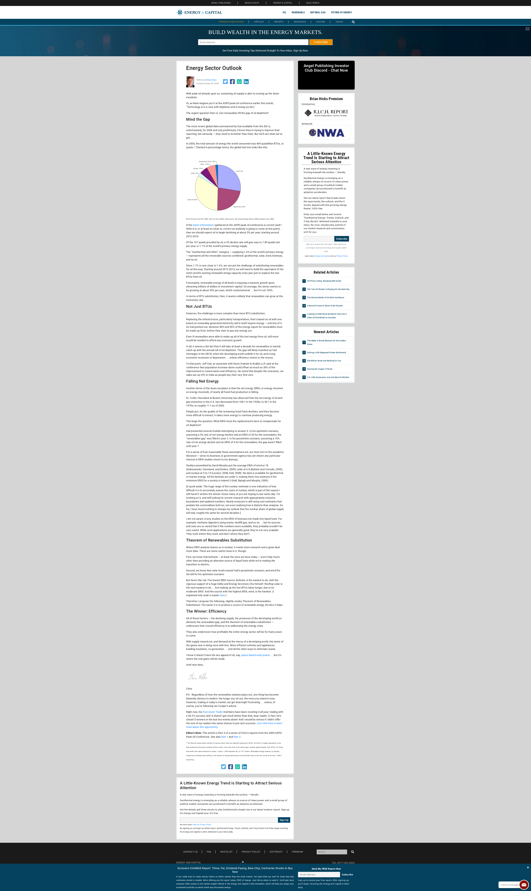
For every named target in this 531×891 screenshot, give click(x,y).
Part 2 (237, 736)
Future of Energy (341, 12)
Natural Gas (318, 12)
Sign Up (284, 819)
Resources (300, 22)
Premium (297, 851)
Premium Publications (231, 22)
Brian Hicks (211, 80)
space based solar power (255, 655)
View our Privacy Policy (202, 825)
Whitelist (226, 851)
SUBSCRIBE (321, 42)
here (222, 595)
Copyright (276, 851)
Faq (209, 851)
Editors (320, 22)
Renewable (298, 12)
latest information (203, 225)
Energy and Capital (322, 256)
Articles (259, 22)
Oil (284, 12)
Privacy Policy (342, 256)
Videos (339, 22)
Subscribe (341, 238)
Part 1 (224, 736)
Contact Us (190, 851)
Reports (278, 22)
